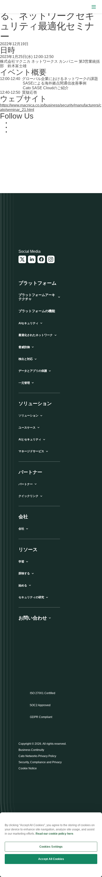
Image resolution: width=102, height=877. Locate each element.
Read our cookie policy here (54, 833)
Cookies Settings (51, 846)
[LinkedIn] (32, 259)
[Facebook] (41, 259)
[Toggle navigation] (94, 6)
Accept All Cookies (51, 859)
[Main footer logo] (42, 223)
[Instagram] (51, 259)
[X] (22, 259)
